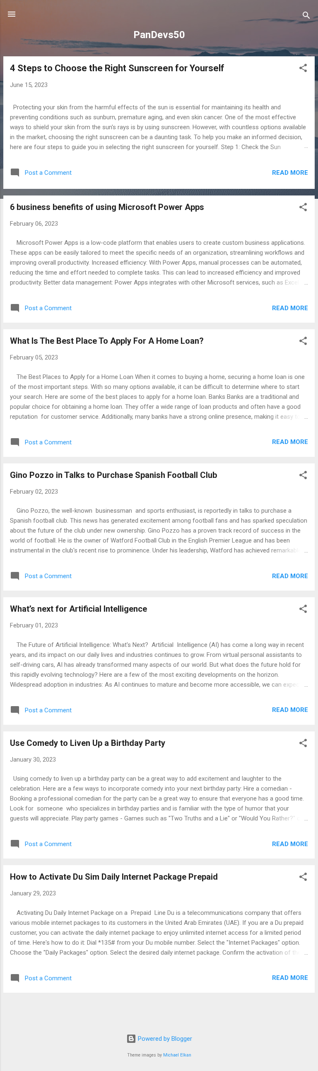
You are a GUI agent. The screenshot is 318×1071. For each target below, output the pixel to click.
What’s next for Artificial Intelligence (78, 609)
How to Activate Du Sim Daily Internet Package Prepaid (114, 877)
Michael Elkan (177, 1055)
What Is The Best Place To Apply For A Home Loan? (107, 341)
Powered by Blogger (164, 1038)
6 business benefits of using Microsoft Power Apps (107, 207)
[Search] (306, 16)
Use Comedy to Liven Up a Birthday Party (87, 743)
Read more (290, 172)
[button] (303, 69)
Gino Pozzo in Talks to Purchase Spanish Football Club (113, 475)
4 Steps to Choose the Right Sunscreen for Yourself (117, 68)
